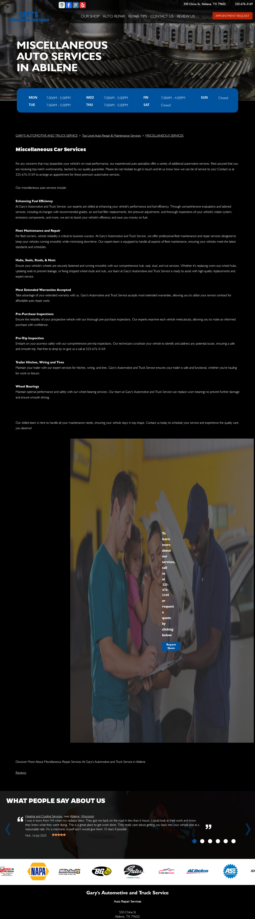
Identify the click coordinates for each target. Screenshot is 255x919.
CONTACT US (161, 16)
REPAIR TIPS (137, 16)
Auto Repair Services (127, 901)
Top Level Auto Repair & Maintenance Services (111, 135)
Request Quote (171, 646)
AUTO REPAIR (114, 16)
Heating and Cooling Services (43, 816)
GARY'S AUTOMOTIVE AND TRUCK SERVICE (47, 135)
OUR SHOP (90, 16)
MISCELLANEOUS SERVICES (164, 135)
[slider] (59, 834)
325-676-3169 (244, 4)
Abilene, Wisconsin (82, 816)
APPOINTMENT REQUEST (232, 16)
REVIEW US (186, 16)
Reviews (21, 772)
